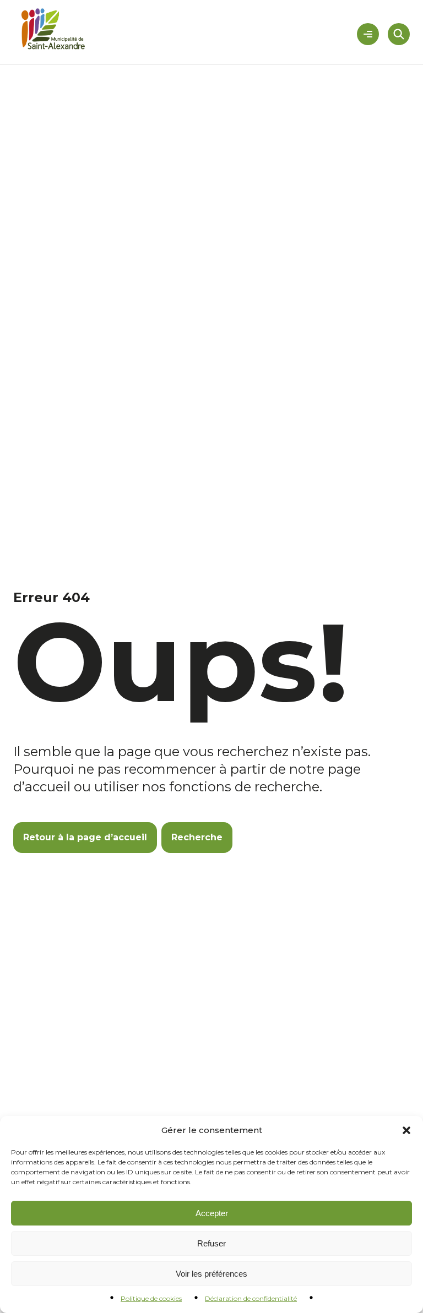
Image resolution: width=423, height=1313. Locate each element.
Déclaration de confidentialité (251, 1298)
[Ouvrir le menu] (368, 34)
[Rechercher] (399, 34)
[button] (406, 1130)
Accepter (212, 1213)
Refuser (211, 1243)
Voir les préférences (211, 1273)
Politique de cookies (151, 1298)
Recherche (197, 837)
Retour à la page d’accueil (85, 837)
